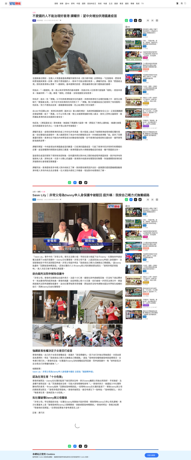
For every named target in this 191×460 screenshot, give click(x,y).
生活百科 (146, 126)
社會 (144, 46)
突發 (144, 34)
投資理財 (146, 69)
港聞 (38, 192)
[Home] (15, 3)
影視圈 (145, 57)
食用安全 (146, 103)
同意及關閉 (151, 455)
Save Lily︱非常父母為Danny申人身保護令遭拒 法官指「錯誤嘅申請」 (63, 372)
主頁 (34, 12)
